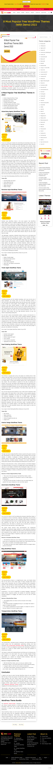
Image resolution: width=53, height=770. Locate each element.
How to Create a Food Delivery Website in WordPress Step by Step (45, 189)
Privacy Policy (45, 736)
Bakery (42, 58)
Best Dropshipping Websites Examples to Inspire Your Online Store (44, 184)
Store (42, 144)
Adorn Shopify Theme (46, 743)
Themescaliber (18, 762)
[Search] (50, 37)
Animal (42, 50)
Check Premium (6, 139)
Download (4, 134)
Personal (42, 128)
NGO (41, 126)
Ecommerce (43, 85)
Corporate (43, 74)
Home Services (44, 102)
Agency (42, 48)
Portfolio (42, 135)
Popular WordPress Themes (16, 757)
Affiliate (42, 45)
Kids (41, 111)
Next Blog (21, 724)
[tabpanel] (45, 211)
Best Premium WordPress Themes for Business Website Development (44, 169)
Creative (42, 76)
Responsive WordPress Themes (11, 684)
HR (41, 107)
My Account (13, 759)
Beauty (42, 61)
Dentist (42, 78)
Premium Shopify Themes (37, 759)
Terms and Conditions (46, 738)
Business (42, 65)
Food (42, 100)
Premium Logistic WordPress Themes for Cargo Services (44, 179)
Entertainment (44, 89)
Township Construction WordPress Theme (19, 745)
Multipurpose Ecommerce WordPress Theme (18, 740)
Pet (41, 131)
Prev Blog (15, 724)
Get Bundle (26, 6)
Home (7, 757)
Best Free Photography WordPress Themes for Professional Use (44, 174)
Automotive (43, 56)
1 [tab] (43, 225)
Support (45, 757)
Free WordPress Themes (7, 86)
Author (42, 54)
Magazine (43, 115)
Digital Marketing (44, 80)
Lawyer (42, 113)
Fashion (42, 96)
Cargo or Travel (44, 67)
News (42, 124)
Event (42, 91)
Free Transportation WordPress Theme (15, 645)
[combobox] (45, 37)
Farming (42, 93)
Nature (42, 122)
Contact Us (44, 741)
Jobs (41, 109)
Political (42, 133)
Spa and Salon (44, 141)
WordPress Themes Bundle (9, 703)
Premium (42, 43)
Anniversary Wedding (45, 52)
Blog (41, 63)
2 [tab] (44, 225)
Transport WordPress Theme (19, 749)
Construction (43, 72)
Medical (42, 117)
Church (42, 69)
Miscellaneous (44, 120)
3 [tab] (45, 225)
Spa (41, 139)
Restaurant (43, 137)
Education (43, 87)
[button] (49, 12)
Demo (4, 136)
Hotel (42, 104)
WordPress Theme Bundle (18, 752)
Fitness (42, 98)
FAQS (43, 740)
